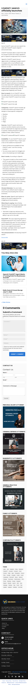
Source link (4, 237)
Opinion (20, 577)
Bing (16, 569)
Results (9, 583)
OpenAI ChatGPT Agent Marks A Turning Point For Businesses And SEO (14, 276)
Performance (17, 579)
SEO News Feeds (14, 13)
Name (5, 372)
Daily (9, 573)
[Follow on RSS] (22, 676)
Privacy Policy (8, 680)
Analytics (12, 569)
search (14, 583)
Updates (10, 587)
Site (21, 583)
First (4, 377)
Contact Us (4, 682)
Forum (22, 573)
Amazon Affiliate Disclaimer (20, 682)
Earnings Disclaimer (16, 684)
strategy (5, 585)
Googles (13, 575)
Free (4, 575)
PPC (23, 579)
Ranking (9, 581)
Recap (13, 581)
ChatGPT (5, 571)
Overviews (10, 579)
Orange (5, 579)
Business (21, 569)
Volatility (15, 587)
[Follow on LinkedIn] (15, 676)
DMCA (9, 684)
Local (22, 575)
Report (4, 583)
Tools (18, 585)
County (5, 573)
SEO (18, 583)
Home (3, 680)
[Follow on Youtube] (19, 676)
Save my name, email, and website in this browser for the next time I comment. (13, 348)
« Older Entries (5, 302)
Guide (18, 575)
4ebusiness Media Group (19, 672)
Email (5, 380)
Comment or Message (10, 386)
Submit (6, 398)
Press (4, 581)
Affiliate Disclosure (10, 682)
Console (11, 571)
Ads (8, 569)
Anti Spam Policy (22, 680)
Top (21, 585)
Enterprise (17, 573)
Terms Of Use (15, 680)
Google (8, 575)
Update (5, 587)
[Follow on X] (8, 676)
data (13, 573)
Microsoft (12, 577)
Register (18, 581)
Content (16, 571)
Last (16, 377)
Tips (14, 585)
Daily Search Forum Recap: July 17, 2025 (13, 291)
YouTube (20, 587)
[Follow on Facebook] (5, 676)
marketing (5, 577)
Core (20, 571)
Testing (10, 585)
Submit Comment (17, 354)
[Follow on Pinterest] (12, 676)
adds (4, 569)
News (16, 577)
